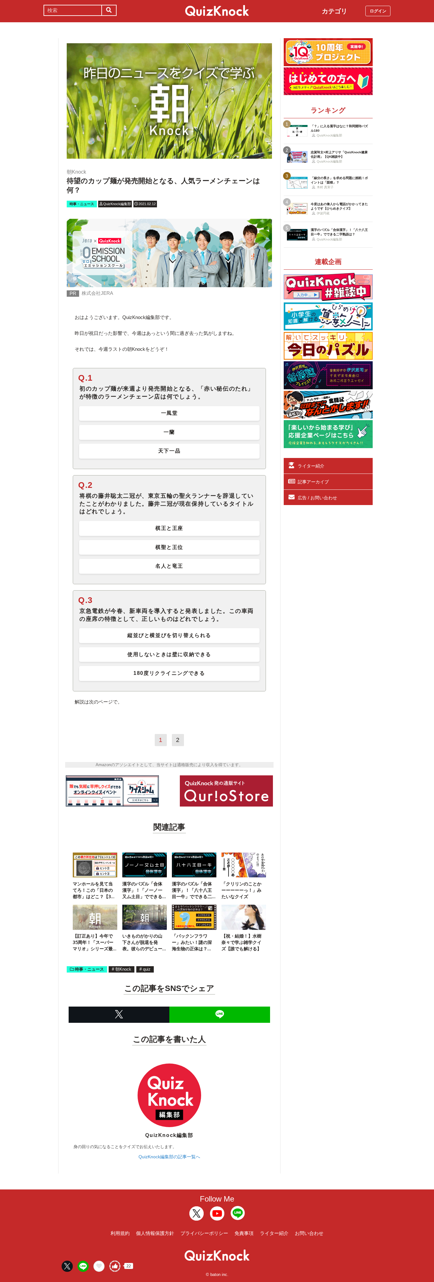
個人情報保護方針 (155, 1233)
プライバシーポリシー (204, 1233)
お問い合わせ (309, 1233)
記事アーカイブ (313, 481)
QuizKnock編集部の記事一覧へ (169, 1156)
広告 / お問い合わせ (317, 497)
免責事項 (244, 1233)
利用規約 (120, 1233)
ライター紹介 (311, 465)
